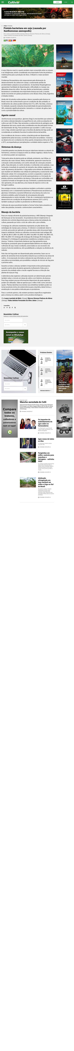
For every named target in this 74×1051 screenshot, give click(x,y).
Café (26, 400)
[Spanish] (10, 40)
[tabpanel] (37, 13)
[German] (15, 40)
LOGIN (65, 2)
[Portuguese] (5, 40)
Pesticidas (10, 25)
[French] (12, 40)
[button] (2, 2)
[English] (7, 40)
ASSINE (57, 2)
